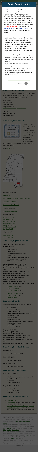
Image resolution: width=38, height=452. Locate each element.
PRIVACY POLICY (10, 28)
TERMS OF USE (24, 28)
